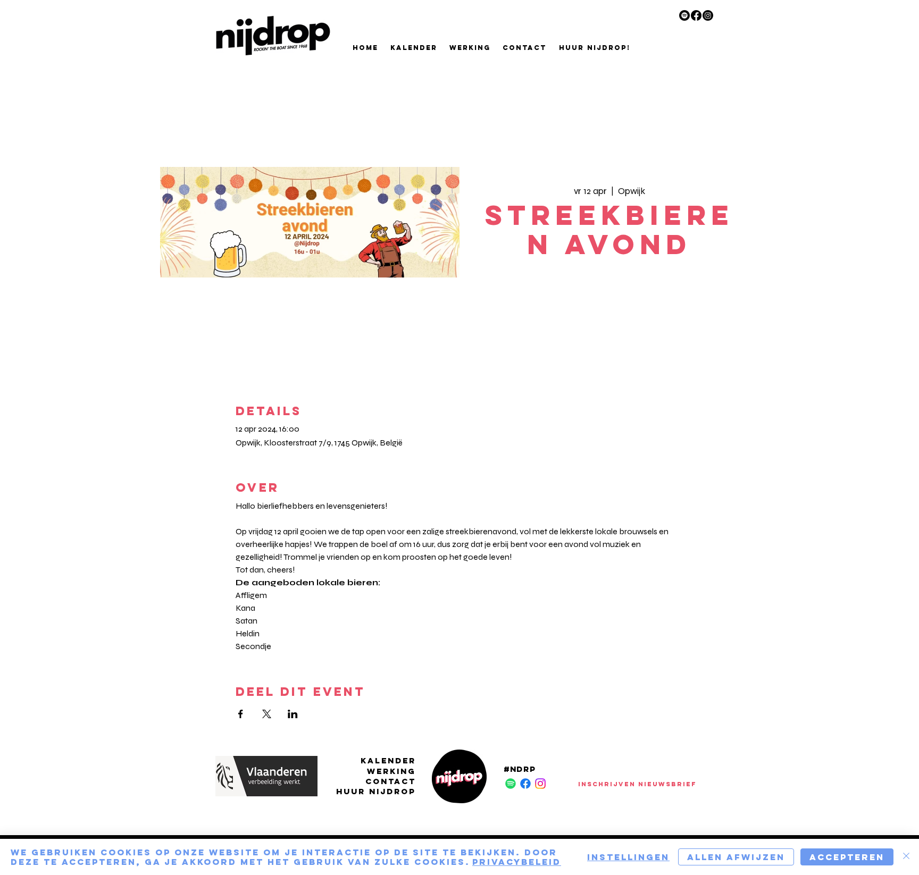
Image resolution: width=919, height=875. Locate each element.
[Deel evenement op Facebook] (241, 714)
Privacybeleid (516, 861)
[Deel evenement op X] (267, 714)
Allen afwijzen (736, 857)
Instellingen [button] (628, 857)
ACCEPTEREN (846, 857)
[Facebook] (696, 15)
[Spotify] (684, 15)
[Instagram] (708, 15)
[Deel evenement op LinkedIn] (293, 714)
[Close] (906, 856)
